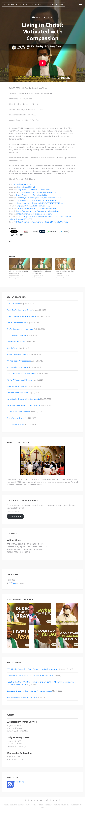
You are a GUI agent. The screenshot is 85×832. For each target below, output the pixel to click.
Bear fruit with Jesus (16, 342)
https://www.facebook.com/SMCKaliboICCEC (38, 192)
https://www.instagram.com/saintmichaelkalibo (40, 198)
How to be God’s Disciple (18, 354)
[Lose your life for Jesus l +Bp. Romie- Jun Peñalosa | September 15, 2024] (45, 636)
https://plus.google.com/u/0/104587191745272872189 (40, 203)
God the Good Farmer (16, 335)
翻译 (14, 583)
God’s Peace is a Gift (15, 424)
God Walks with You (15, 418)
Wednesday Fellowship (19, 752)
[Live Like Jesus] (18, 636)
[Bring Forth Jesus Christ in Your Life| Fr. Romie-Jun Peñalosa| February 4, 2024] (18, 614)
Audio (50, 17)
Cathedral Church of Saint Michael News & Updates (29, 691)
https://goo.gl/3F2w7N (26, 187)
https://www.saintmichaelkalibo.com (33, 190)
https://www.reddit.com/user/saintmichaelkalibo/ (37, 211)
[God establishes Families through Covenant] (67, 636)
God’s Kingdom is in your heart (20, 329)
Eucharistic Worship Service (22, 721)
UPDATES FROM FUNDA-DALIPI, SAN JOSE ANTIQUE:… (31, 676)
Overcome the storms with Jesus (21, 316)
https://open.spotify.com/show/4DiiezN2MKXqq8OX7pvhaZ (42, 222)
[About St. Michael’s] (42, 460)
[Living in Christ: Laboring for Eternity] (42, 264)
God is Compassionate (16, 323)
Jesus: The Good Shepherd (18, 412)
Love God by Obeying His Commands (23, 399)
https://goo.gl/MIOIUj (22, 184)
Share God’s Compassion (17, 367)
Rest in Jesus (12, 348)
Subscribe (15, 516)
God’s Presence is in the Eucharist (22, 374)
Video (38, 17)
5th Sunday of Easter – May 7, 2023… (22, 697)
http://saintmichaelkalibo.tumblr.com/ (33, 206)
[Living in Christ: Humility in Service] (65, 264)
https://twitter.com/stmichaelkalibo (31, 195)
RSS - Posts (19, 782)
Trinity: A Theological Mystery (19, 380)
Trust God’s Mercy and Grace (19, 310)
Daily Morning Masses (19, 737)
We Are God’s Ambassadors (19, 361)
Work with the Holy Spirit (18, 386)
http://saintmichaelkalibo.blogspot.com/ (34, 214)
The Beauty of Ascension (17, 393)
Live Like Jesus (13, 304)
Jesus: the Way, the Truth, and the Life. (24, 405)
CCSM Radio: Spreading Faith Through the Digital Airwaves (32, 669)
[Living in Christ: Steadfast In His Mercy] (19, 264)
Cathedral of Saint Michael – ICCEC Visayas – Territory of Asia (33, 4)
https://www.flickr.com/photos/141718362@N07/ (35, 200)
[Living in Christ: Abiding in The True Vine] (67, 614)
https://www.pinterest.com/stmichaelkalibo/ (37, 208)
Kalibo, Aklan (14, 540)
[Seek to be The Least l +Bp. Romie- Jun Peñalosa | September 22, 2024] (40, 614)
